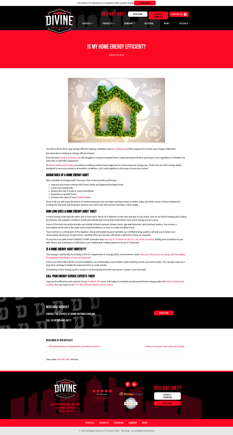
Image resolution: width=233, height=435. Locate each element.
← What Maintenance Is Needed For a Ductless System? (73, 346)
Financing (119, 423)
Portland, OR (94, 281)
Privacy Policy (113, 431)
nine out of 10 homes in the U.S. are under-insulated (129, 239)
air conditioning (119, 149)
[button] (92, 23)
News (166, 23)
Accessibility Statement (142, 431)
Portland (80, 197)
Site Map (125, 431)
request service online (102, 284)
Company (128, 23)
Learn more (144, 3)
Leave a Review (102, 399)
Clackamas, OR (62, 408)
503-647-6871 (64, 320)
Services (86, 23)
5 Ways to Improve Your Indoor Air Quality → (166, 346)
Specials (183, 23)
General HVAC (63, 359)
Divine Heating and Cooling (61, 165)
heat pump (75, 157)
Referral (149, 23)
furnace (63, 157)
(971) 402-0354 (81, 284)
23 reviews (103, 394)
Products (107, 23)
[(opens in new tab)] (131, 403)
